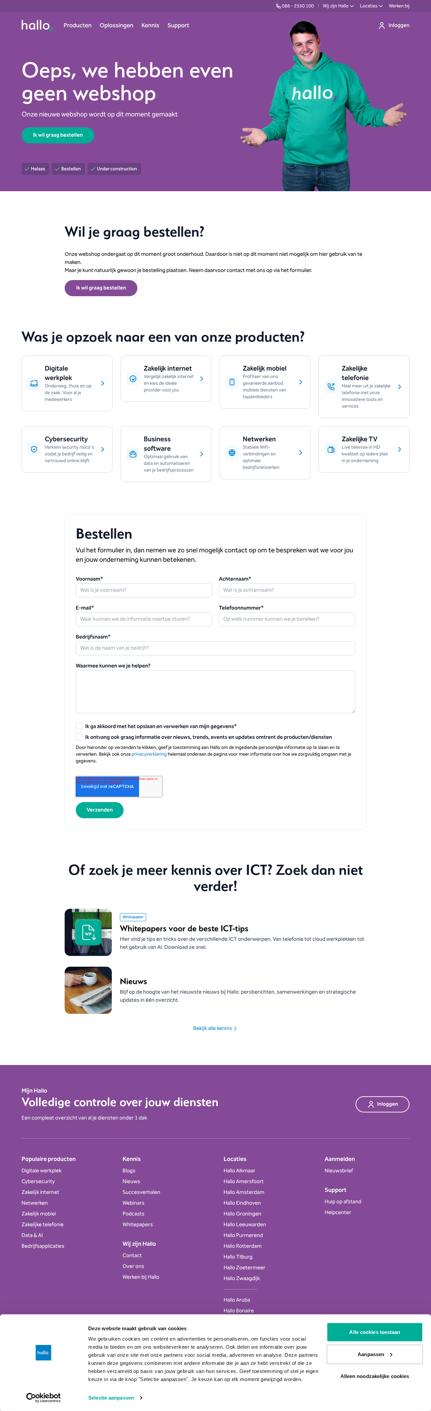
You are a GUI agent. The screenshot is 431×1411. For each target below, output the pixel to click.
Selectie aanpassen (111, 1398)
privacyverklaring (149, 754)
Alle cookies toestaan (374, 1332)
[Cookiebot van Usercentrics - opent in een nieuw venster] (43, 1398)
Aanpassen (371, 1354)
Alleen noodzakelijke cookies (374, 1376)
